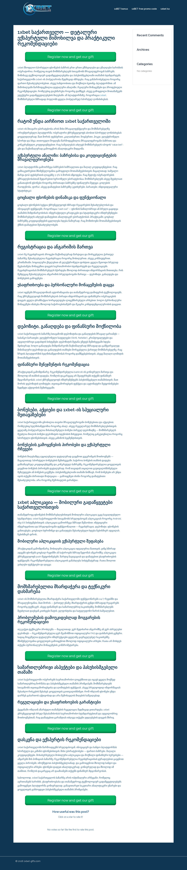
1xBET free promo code (144, 9)
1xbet (103, 95)
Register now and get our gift (71, 57)
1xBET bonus (121, 9)
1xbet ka (165, 9)
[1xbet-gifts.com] (37, 8)
